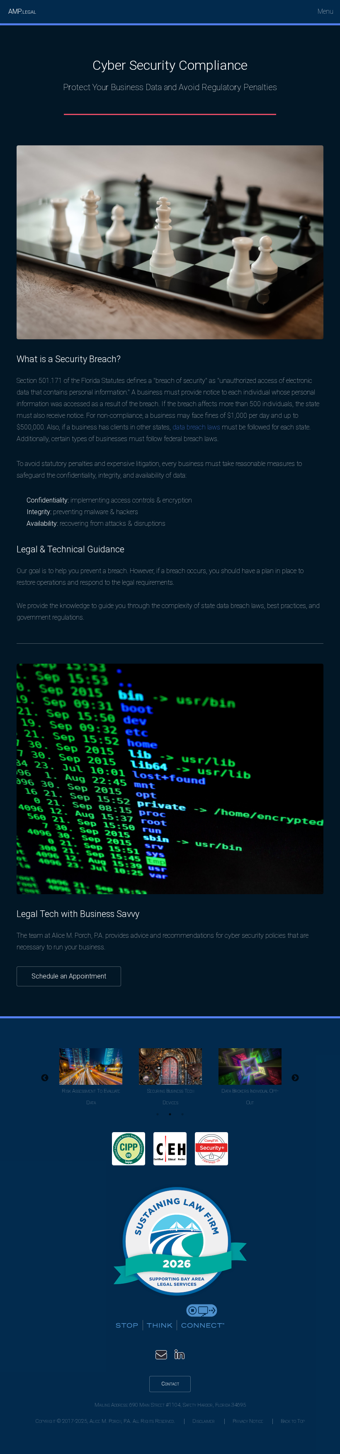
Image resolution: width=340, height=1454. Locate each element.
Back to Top (293, 1421)
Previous (45, 1078)
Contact (170, 1383)
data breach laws (196, 427)
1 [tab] (157, 1114)
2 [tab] (170, 1114)
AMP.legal (22, 11)
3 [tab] (182, 1114)
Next (295, 1078)
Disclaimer (203, 1421)
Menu (325, 11)
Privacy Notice (248, 1421)
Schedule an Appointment (69, 976)
